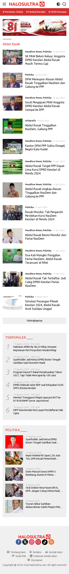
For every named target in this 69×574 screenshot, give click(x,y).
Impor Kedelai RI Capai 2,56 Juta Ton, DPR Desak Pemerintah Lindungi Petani (43, 457)
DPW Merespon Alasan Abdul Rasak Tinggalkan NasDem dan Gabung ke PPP (45, 83)
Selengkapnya (34, 320)
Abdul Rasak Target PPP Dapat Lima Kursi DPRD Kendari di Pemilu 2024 (44, 169)
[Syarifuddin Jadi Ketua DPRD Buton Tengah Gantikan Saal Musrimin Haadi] (14, 442)
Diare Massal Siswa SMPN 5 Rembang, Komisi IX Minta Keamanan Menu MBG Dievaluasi (44, 473)
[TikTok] (45, 542)
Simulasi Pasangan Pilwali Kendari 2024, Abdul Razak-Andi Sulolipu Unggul (43, 305)
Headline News (33, 51)
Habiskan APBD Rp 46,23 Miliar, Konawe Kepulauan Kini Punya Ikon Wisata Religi (34, 348)
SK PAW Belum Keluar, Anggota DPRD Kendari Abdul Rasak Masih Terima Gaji (45, 60)
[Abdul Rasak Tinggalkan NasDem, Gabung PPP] (12, 126)
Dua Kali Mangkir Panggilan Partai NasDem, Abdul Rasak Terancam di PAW (43, 259)
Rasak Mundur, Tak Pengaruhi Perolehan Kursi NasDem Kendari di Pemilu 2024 (44, 215)
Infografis (30, 120)
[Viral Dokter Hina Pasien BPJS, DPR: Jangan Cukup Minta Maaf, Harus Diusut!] (14, 490)
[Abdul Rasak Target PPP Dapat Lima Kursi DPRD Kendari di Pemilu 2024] (12, 168)
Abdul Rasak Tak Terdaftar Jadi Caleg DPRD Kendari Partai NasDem (45, 282)
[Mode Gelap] (58, 4)
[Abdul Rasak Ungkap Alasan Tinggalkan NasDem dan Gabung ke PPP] (12, 191)
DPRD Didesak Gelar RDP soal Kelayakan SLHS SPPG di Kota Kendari (38, 386)
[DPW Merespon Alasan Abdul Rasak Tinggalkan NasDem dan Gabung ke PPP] (12, 81)
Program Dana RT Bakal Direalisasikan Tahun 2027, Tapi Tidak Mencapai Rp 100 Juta (37, 374)
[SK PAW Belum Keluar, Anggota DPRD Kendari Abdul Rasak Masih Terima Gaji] (12, 58)
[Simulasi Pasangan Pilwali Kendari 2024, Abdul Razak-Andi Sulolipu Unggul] (12, 303)
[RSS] (51, 542)
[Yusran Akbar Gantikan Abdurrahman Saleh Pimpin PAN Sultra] (14, 506)
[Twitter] (25, 542)
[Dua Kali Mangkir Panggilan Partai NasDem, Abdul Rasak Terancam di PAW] (12, 257)
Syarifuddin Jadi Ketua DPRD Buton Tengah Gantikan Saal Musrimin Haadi (37, 361)
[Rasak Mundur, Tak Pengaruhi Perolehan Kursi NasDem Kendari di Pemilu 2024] (12, 214)
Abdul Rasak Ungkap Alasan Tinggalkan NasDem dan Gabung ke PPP (43, 192)
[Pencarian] (64, 4)
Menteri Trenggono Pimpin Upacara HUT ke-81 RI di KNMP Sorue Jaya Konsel (37, 399)
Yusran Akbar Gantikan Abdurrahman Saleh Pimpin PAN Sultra (43, 505)
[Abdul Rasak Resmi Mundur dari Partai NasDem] (12, 235)
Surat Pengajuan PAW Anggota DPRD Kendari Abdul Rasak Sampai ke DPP (44, 106)
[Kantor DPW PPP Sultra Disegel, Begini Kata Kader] (12, 146)
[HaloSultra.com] (26, 4)
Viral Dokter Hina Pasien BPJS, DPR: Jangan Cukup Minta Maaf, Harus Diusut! (43, 489)
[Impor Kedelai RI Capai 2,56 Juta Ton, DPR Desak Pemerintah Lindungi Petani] (14, 458)
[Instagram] (31, 542)
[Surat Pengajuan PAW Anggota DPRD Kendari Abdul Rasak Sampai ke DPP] (12, 104)
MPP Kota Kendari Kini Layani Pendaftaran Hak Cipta (38, 412)
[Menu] (5, 4)
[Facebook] (18, 542)
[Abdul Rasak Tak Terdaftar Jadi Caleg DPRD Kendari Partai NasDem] (12, 280)
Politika (47, 51)
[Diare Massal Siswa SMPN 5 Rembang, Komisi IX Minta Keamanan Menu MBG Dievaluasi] (14, 474)
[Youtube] (38, 542)
